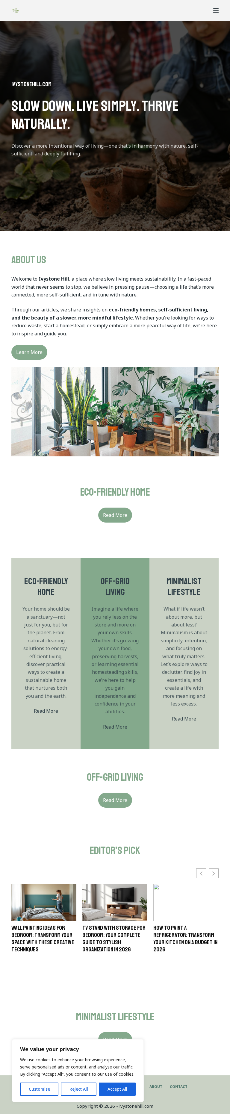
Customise (39, 1089)
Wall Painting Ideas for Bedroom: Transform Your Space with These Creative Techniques (42, 938)
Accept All (117, 1089)
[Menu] (216, 10)
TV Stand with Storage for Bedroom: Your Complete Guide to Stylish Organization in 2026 (114, 938)
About (155, 1086)
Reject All (78, 1089)
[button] (214, 873)
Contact (178, 1086)
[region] (78, 1070)
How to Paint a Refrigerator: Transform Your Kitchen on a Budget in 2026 (185, 938)
